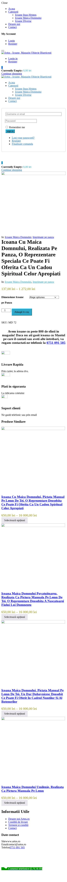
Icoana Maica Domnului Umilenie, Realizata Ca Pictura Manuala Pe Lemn (32, 789)
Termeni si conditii (18, 825)
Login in (13, 58)
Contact (12, 27)
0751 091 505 (56, 343)
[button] (2, 67)
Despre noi (14, 24)
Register (12, 43)
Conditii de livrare (18, 821)
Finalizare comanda (22, 143)
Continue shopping (11, 73)
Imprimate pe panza (43, 237)
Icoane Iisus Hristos (25, 14)
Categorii (13, 11)
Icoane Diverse (23, 21)
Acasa (11, 8)
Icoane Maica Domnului (28, 17)
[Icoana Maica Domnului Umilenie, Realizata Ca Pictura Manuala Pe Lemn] (33, 719)
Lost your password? (23, 137)
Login (11, 40)
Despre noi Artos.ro (19, 818)
